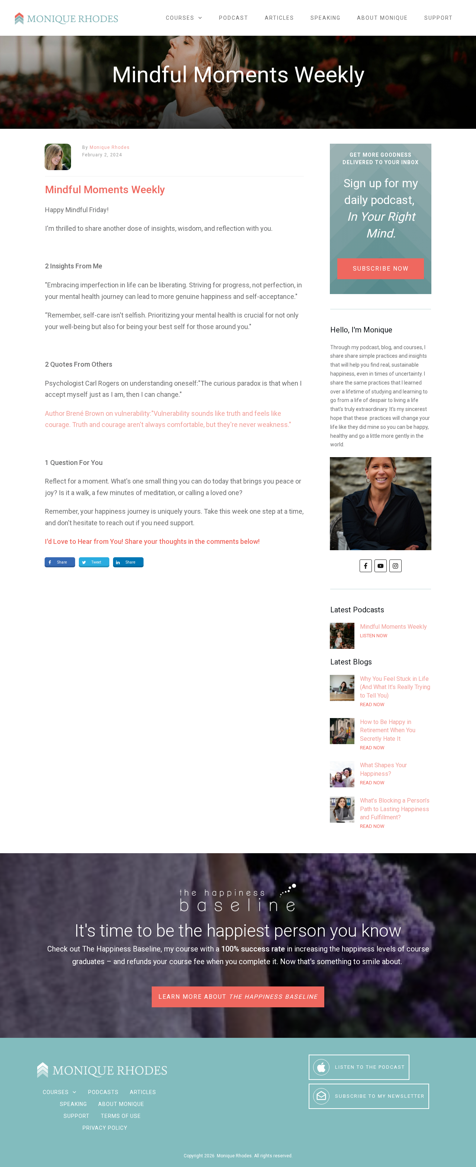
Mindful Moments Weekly (380, 636)
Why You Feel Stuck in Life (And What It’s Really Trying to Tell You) (380, 692)
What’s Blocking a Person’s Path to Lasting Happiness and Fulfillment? (380, 813)
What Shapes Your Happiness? (380, 774)
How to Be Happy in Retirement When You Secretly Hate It (380, 735)
